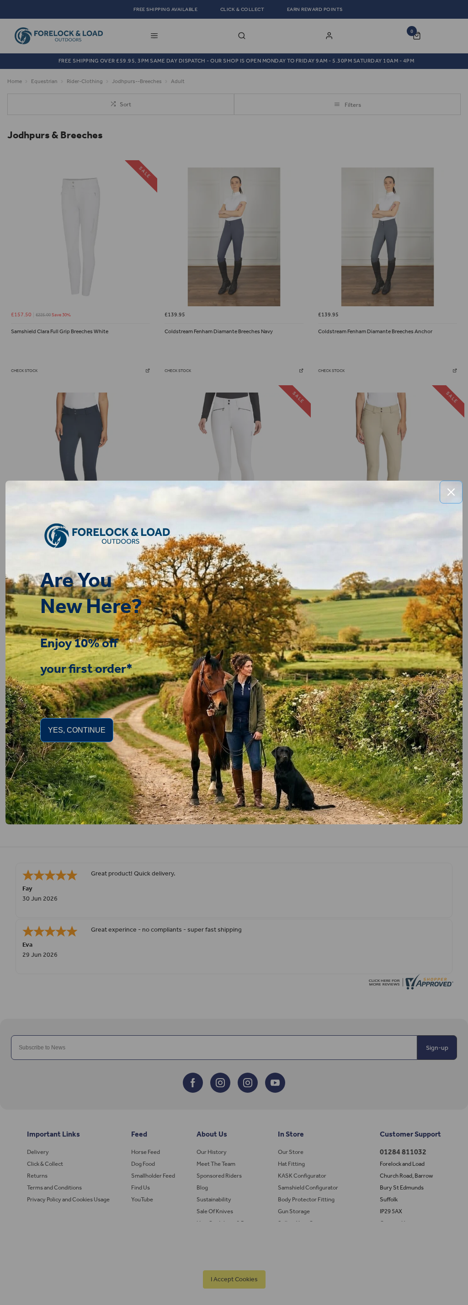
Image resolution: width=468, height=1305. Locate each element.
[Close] (451, 492)
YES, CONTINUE (77, 730)
